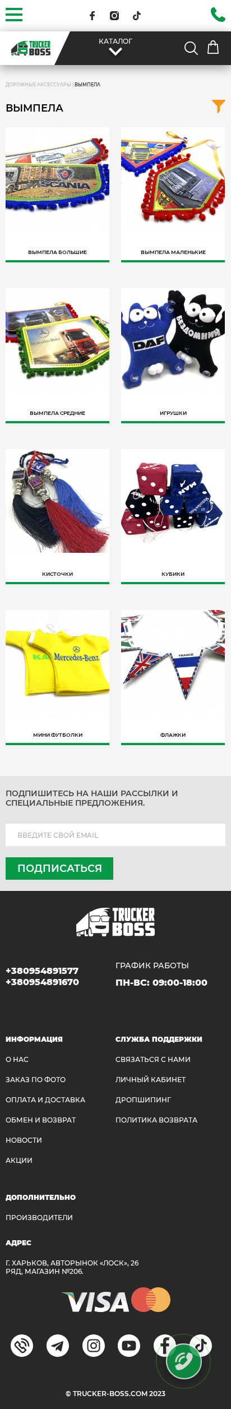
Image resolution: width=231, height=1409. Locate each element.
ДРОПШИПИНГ (143, 1100)
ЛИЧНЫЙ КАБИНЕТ (151, 1079)
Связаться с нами (153, 1059)
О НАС (17, 1059)
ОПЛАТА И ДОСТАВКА (45, 1100)
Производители (39, 1217)
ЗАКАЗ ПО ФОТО (36, 1079)
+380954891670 (42, 982)
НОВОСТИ (24, 1140)
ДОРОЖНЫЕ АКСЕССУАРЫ (38, 84)
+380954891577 (42, 970)
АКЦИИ (19, 1160)
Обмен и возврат (41, 1120)
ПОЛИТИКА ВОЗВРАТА (156, 1120)
